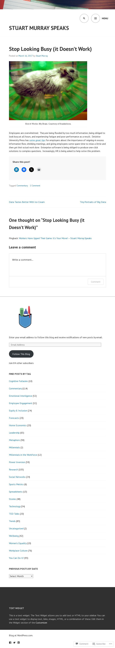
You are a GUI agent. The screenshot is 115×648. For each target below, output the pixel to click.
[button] (25, 317)
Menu (105, 18)
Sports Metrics (16, 484)
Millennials (14, 447)
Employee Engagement (20, 403)
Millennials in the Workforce (23, 454)
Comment (95, 281)
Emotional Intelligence (20, 395)
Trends (12, 521)
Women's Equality (18, 543)
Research (13, 469)
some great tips (37, 140)
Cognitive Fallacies (18, 381)
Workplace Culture (18, 550)
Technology (14, 506)
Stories (12, 498)
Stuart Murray (42, 55)
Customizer (41, 622)
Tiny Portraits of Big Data (93, 201)
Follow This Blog (21, 354)
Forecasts (14, 417)
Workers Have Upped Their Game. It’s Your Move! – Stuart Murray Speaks (55, 238)
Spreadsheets (15, 491)
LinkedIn (18, 642)
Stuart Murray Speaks (39, 27)
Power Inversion (17, 462)
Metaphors (14, 440)
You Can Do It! (16, 557)
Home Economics (18, 425)
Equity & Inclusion (18, 410)
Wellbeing (14, 535)
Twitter (14, 642)
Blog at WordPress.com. (21, 635)
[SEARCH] (84, 18)
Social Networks (17, 476)
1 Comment (35, 185)
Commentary (22, 185)
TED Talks (14, 513)
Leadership (14, 432)
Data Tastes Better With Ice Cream (27, 201)
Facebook (10, 642)
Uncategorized (16, 528)
